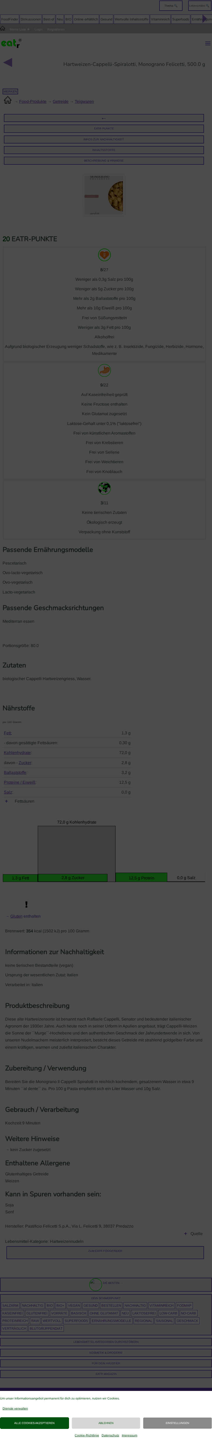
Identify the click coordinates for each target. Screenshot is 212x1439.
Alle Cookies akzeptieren (34, 1423)
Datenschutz (110, 1435)
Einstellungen (177, 1423)
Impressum (129, 1435)
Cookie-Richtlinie (87, 1435)
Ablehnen (106, 1423)
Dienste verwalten (15, 1408)
